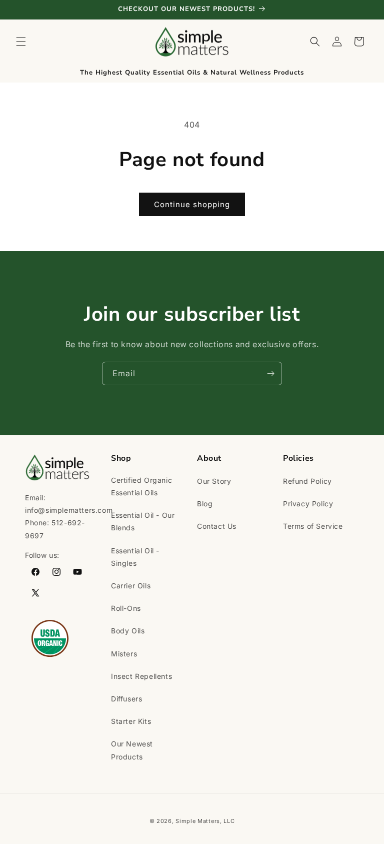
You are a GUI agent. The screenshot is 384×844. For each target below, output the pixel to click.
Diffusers (126, 698)
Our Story (214, 481)
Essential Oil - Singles (135, 556)
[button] (21, 42)
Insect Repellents (141, 676)
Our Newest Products (132, 749)
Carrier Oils (130, 585)
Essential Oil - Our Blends (142, 521)
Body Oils (127, 630)
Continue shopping (192, 204)
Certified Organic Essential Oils (141, 486)
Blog (204, 503)
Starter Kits (131, 721)
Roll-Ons (126, 608)
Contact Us (216, 526)
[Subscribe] (271, 373)
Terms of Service (313, 526)
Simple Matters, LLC (205, 820)
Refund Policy (307, 481)
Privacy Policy (308, 503)
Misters (124, 653)
